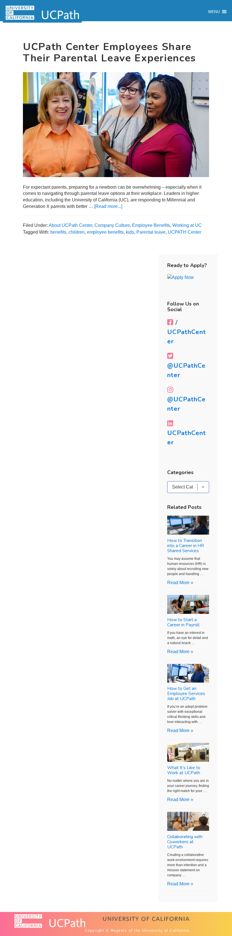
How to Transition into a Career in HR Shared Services (185, 545)
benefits (58, 232)
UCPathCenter (186, 438)
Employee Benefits (151, 225)
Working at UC (187, 225)
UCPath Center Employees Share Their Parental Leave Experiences (109, 52)
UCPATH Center (184, 232)
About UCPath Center (70, 225)
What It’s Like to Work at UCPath (183, 770)
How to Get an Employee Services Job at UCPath (186, 693)
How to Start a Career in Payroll (183, 622)
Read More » (180, 582)
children (76, 232)
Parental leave (151, 232)
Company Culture (112, 225)
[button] (214, 11)
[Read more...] (108, 206)
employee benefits (105, 232)
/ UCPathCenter (186, 332)
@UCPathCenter (186, 370)
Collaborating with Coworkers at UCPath (185, 841)
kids (130, 232)
